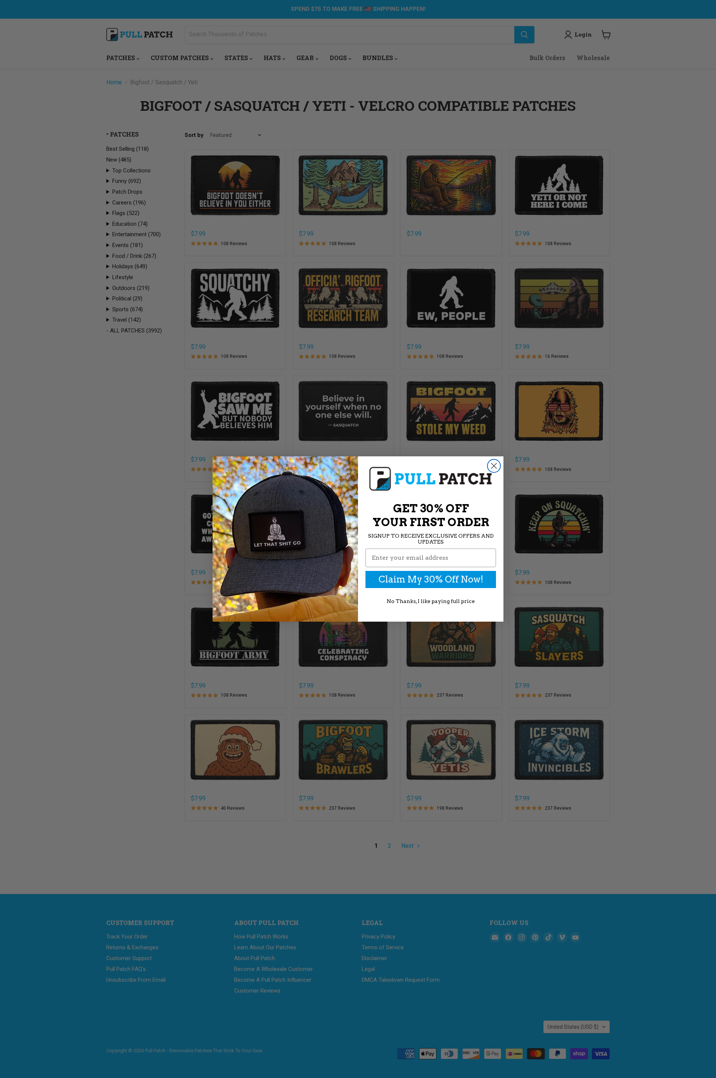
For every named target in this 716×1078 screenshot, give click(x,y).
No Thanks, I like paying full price (431, 601)
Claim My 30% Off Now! (431, 579)
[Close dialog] (493, 465)
